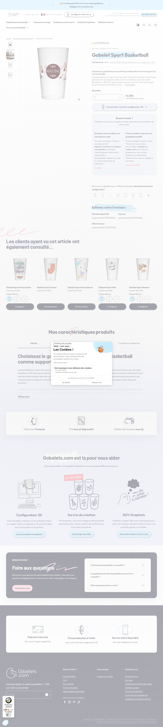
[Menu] (12, 697)
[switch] (8, 714)
